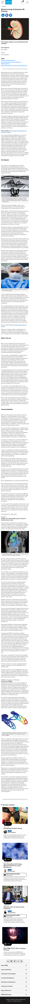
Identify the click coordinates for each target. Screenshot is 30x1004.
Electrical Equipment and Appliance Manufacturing (11, 62)
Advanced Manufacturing (8, 60)
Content (4, 6)
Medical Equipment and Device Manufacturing (14, 65)
